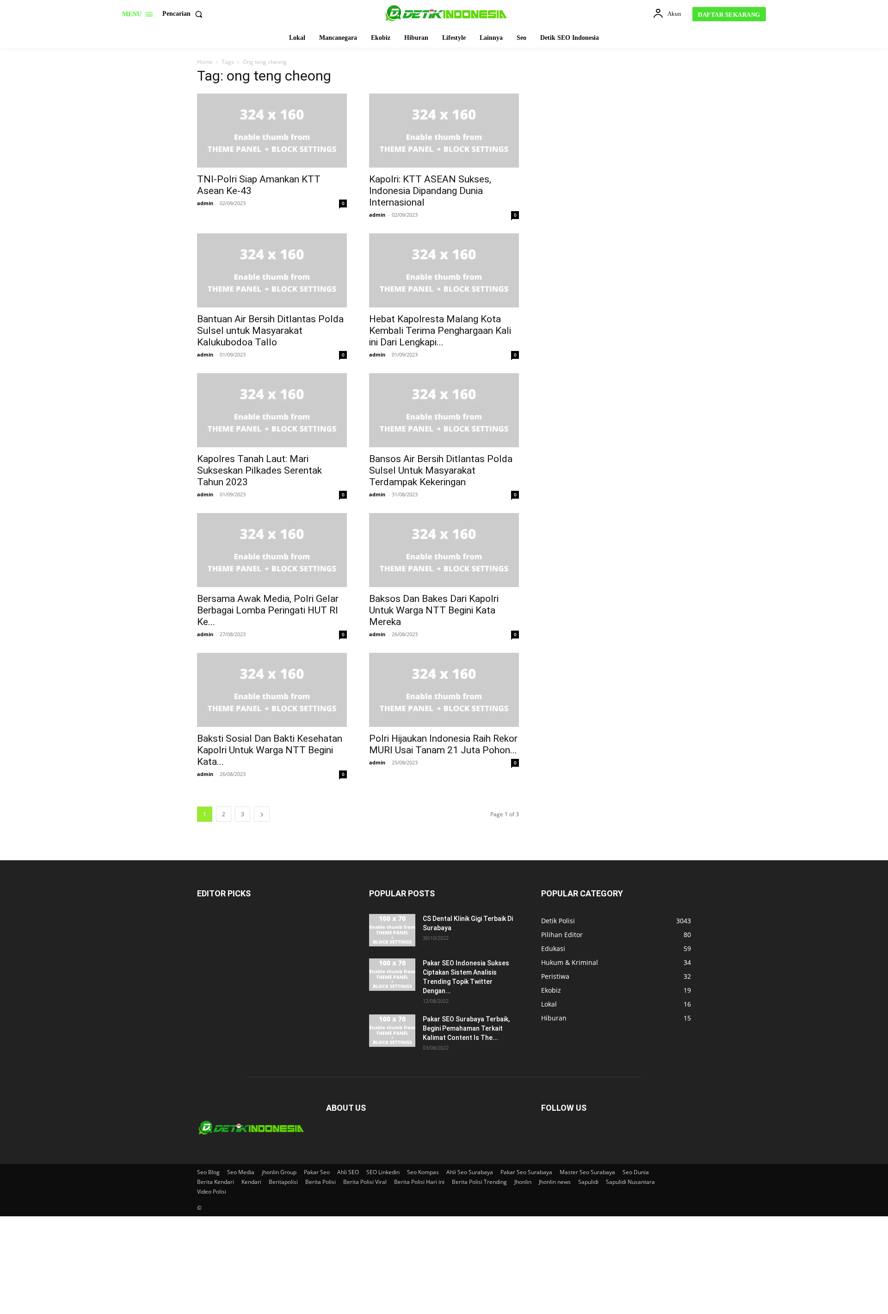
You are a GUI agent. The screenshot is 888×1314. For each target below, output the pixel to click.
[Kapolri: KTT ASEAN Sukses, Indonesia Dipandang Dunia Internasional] (444, 131)
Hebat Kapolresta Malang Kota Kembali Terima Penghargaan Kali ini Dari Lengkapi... (440, 330)
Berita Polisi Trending (479, 1182)
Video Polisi (211, 1191)
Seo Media (240, 1172)
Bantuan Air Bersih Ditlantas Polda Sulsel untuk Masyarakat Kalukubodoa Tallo (270, 330)
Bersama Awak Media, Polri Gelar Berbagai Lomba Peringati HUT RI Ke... (268, 610)
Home (205, 62)
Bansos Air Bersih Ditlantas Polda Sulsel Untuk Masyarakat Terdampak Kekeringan (440, 470)
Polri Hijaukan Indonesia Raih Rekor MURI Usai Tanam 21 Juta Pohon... (443, 744)
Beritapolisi (283, 1182)
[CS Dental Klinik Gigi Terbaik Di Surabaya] (392, 930)
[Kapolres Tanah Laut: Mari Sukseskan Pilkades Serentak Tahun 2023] (272, 410)
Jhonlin (522, 1182)
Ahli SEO (348, 1172)
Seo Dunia (636, 1172)
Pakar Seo (317, 1172)
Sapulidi (588, 1182)
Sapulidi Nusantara (630, 1182)
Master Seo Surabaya (587, 1172)
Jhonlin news (555, 1182)
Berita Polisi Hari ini (419, 1182)
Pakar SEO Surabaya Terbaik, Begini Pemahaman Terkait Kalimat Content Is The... (466, 1028)
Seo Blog (208, 1172)
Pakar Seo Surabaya (526, 1172)
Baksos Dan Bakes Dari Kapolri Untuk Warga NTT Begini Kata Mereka (434, 610)
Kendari (251, 1182)
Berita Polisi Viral (365, 1182)
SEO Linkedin (383, 1172)
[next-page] (262, 814)
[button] (184, 14)
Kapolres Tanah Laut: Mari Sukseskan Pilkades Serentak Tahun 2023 (259, 470)
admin (205, 203)
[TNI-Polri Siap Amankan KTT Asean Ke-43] (272, 131)
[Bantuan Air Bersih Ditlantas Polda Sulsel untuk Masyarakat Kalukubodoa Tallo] (272, 270)
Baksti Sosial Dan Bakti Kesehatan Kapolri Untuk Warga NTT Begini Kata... (269, 750)
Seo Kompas (423, 1172)
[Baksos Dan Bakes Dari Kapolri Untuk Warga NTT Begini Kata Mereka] (444, 550)
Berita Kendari (215, 1182)
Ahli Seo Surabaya (469, 1172)
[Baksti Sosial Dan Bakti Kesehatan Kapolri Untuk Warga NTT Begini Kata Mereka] (272, 690)
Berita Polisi (320, 1182)
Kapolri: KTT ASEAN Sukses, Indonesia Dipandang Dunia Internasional (430, 191)
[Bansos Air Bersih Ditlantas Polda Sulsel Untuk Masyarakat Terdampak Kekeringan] (444, 410)
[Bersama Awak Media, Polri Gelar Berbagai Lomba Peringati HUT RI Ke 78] (272, 550)
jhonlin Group (279, 1172)
